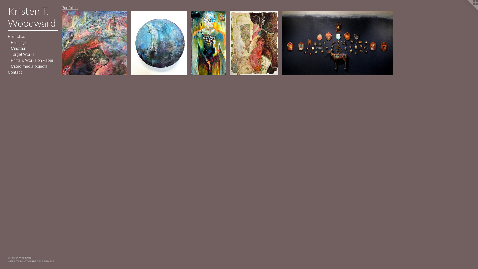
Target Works (22, 54)
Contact (15, 72)
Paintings (19, 42)
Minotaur (18, 48)
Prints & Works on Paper (32, 60)
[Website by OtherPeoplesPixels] (468, 10)
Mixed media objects (29, 66)
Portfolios (16, 36)
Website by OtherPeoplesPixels (31, 261)
